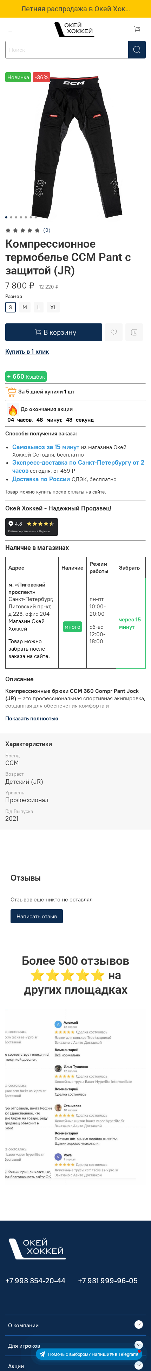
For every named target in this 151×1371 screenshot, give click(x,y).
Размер (13, 296)
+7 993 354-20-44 (35, 1280)
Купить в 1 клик (27, 351)
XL (53, 307)
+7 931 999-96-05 (108, 1280)
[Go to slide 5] (26, 217)
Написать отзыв (37, 916)
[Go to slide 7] (36, 217)
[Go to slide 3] (16, 217)
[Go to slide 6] (31, 217)
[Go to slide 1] (6, 217)
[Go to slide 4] (21, 217)
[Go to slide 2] (11, 217)
